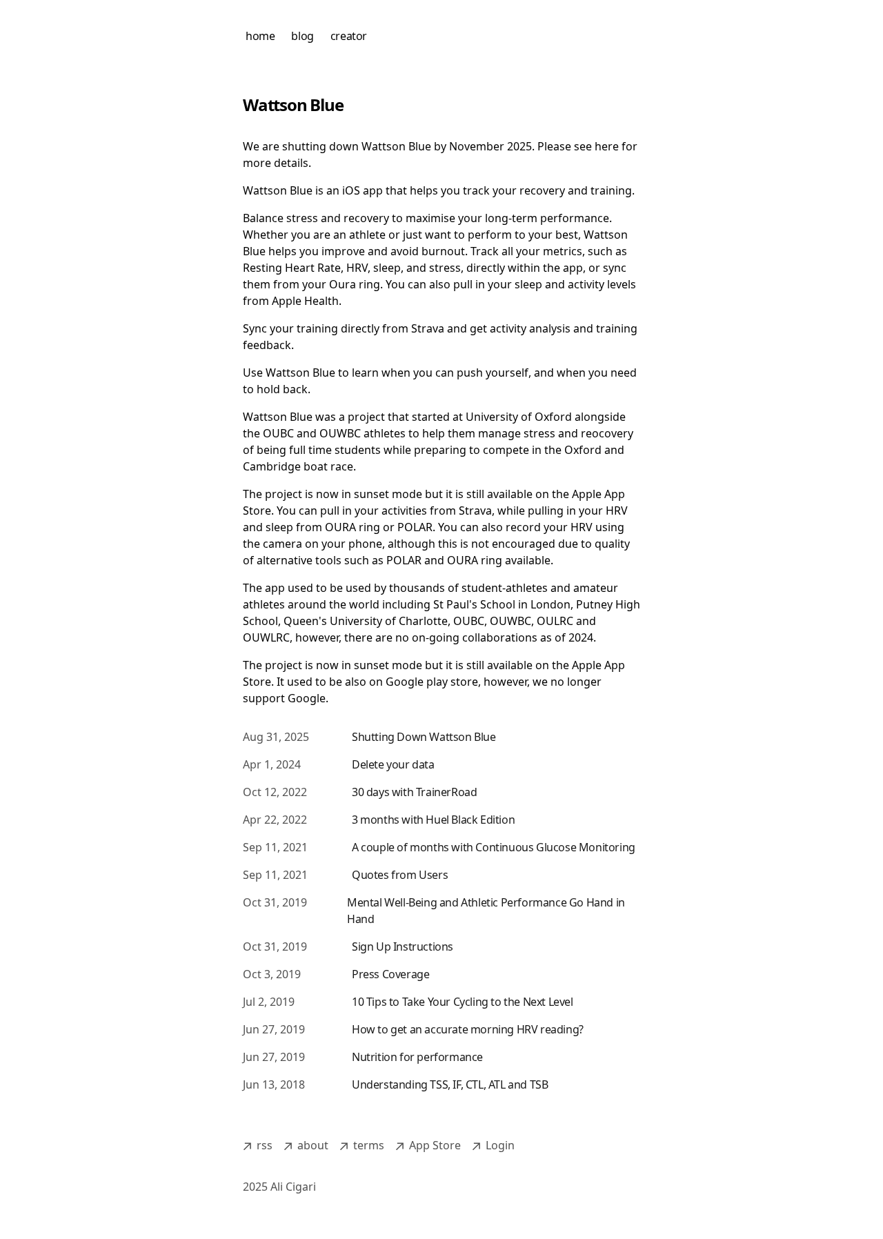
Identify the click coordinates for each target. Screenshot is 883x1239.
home (260, 35)
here (607, 146)
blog (302, 35)
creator (348, 35)
